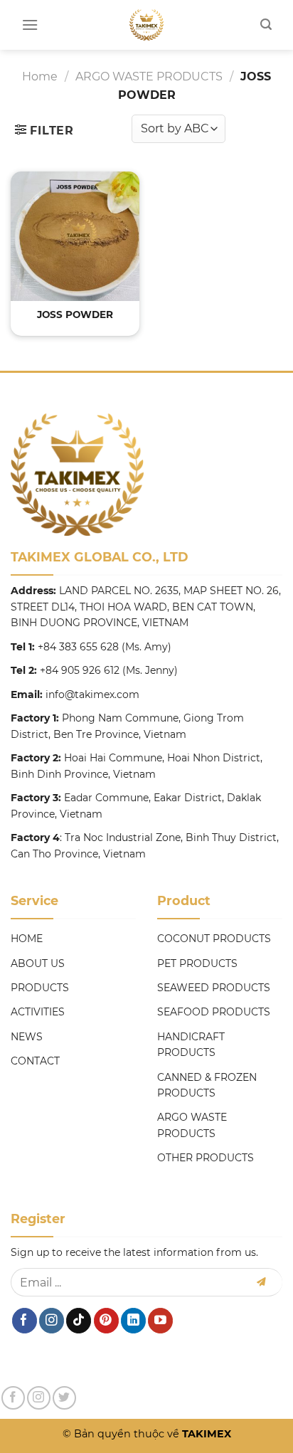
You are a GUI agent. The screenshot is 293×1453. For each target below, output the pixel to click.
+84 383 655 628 (78, 646)
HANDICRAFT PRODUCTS (191, 1044)
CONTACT (35, 1061)
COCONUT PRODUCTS (214, 938)
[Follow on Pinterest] (106, 1320)
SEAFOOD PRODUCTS (213, 1011)
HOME (27, 938)
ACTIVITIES (38, 1011)
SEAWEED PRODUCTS (213, 987)
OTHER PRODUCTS (205, 1157)
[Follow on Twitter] (64, 1398)
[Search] (266, 24)
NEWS (27, 1036)
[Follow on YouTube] (160, 1320)
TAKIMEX (205, 1433)
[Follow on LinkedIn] (133, 1320)
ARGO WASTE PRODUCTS (149, 76)
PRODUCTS (40, 987)
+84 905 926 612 (79, 670)
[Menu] (30, 24)
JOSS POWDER (75, 314)
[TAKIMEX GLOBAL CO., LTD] (146, 25)
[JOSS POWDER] (75, 235)
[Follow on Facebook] (24, 1320)
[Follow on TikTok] (78, 1320)
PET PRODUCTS (197, 963)
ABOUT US (38, 963)
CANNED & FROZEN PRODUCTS (207, 1085)
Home (40, 76)
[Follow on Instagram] (51, 1320)
